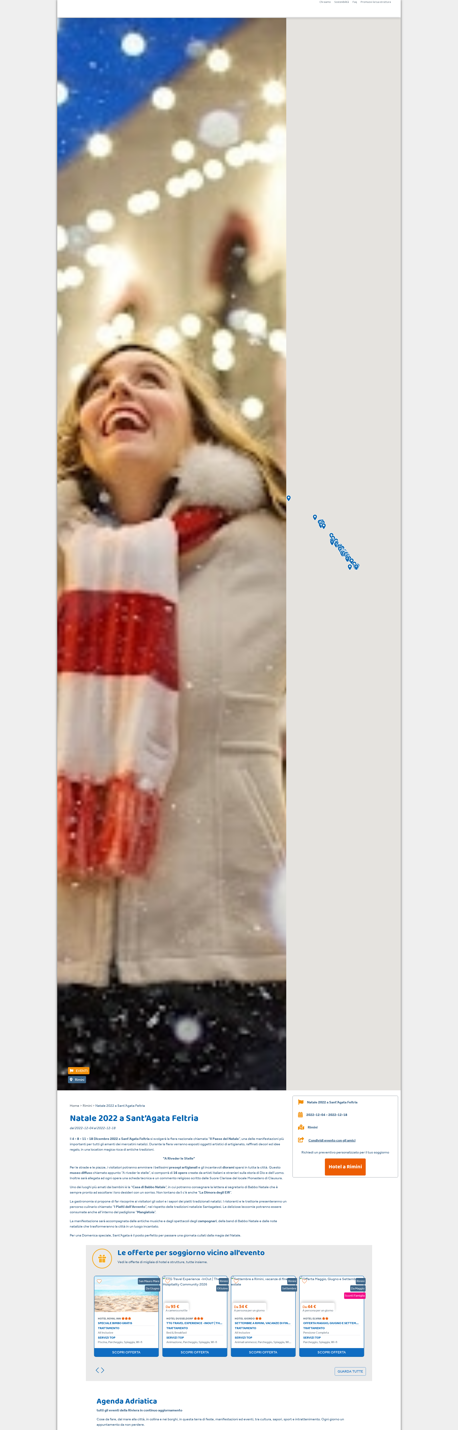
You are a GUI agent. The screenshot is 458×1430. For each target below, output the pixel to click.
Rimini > (89, 1105)
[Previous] (96, 1369)
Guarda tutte (350, 1371)
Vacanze (200, 10)
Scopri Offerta (126, 1352)
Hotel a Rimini (345, 1167)
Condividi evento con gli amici (331, 1140)
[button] (323, 526)
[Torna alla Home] (89, 10)
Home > (76, 1105)
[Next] (104, 1369)
